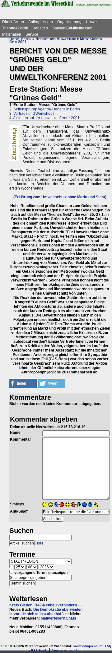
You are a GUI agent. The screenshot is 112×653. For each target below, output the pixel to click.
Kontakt (78, 646)
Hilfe (39, 543)
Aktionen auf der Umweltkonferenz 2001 (46, 118)
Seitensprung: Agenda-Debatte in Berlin (46, 109)
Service (32, 34)
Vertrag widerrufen (66, 650)
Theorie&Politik (15, 28)
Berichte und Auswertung (55, 39)
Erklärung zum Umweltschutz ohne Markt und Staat (60, 197)
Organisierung (69, 22)
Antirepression (40, 22)
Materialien (11, 34)
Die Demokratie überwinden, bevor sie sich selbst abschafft (46, 611)
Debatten (40, 28)
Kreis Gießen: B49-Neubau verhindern (43, 605)
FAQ (108, 646)
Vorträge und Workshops (33, 113)
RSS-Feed (38, 650)
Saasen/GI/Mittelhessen (72, 28)
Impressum (93, 646)
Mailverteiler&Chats (58, 618)
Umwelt (92, 22)
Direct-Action (13, 22)
